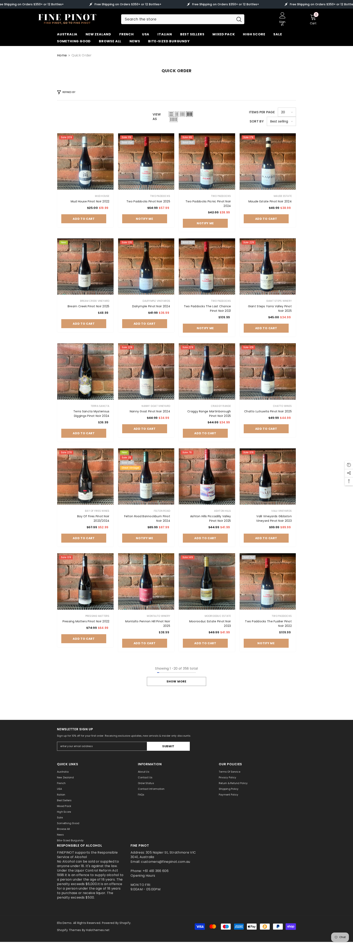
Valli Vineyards (281, 511)
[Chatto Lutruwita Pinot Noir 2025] (268, 371)
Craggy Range (221, 406)
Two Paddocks (160, 196)
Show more (176, 681)
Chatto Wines (282, 406)
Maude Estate (283, 196)
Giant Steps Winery (279, 301)
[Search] (182, 19)
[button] (171, 114)
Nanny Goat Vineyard (156, 406)
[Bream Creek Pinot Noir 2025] (85, 266)
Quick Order (81, 55)
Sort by (257, 121)
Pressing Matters (97, 616)
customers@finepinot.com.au (165, 861)
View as (157, 116)
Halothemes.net (97, 930)
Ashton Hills (222, 511)
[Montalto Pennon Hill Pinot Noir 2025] (146, 581)
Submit (168, 746)
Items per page (262, 112)
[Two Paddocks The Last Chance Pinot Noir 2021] (207, 266)
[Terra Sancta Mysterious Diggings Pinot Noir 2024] (85, 371)
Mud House (102, 196)
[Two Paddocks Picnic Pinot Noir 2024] (207, 161)
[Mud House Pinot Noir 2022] (85, 161)
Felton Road (162, 511)
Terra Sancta (100, 406)
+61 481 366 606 (156, 871)
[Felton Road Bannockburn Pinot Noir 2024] (146, 476)
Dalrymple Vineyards (156, 301)
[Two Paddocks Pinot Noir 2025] (146, 161)
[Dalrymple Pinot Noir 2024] (146, 266)
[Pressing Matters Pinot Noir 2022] (85, 581)
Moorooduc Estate (218, 616)
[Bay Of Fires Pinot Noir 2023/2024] (85, 476)
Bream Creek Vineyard (94, 301)
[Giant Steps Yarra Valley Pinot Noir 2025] (268, 266)
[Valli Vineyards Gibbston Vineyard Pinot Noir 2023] (268, 476)
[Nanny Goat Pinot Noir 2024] (146, 371)
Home (62, 55)
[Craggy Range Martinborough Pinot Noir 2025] (207, 371)
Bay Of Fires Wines (97, 511)
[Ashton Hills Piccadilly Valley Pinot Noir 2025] (207, 476)
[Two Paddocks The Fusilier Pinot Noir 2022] (268, 581)
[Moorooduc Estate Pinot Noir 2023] (207, 581)
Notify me (144, 219)
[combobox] (177, 19)
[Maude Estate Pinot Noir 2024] (268, 161)
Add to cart (84, 219)
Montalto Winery (158, 616)
